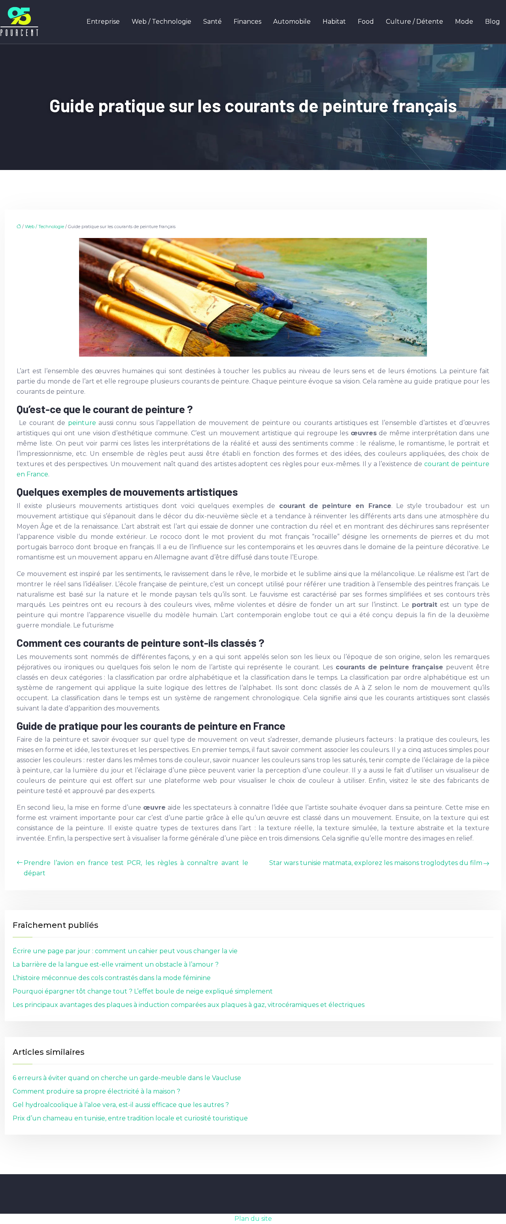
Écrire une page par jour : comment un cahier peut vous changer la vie (125, 951)
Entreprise (103, 21)
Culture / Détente (414, 21)
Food (366, 21)
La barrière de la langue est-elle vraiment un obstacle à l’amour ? (116, 964)
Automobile (292, 21)
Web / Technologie (161, 21)
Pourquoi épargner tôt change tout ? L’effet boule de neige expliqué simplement (143, 991)
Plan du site (253, 1218)
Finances (247, 21)
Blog (492, 21)
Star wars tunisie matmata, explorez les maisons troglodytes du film (375, 863)
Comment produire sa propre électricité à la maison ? (96, 1091)
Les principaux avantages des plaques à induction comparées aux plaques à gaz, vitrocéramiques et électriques (188, 1005)
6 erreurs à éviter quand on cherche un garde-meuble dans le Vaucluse (127, 1078)
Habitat (334, 21)
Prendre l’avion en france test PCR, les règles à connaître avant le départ (136, 868)
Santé (212, 21)
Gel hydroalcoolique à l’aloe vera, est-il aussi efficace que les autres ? (121, 1105)
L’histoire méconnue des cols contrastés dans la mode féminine (112, 978)
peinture (83, 423)
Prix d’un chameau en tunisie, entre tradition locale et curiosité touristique (130, 1118)
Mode (464, 21)
